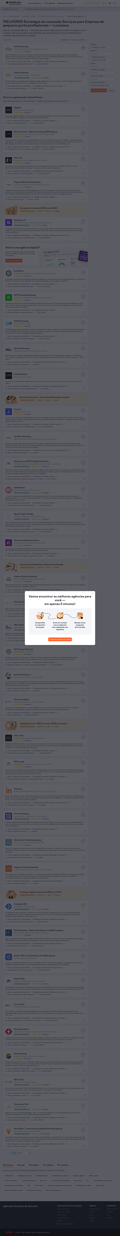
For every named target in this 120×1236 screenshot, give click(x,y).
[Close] (93, 593)
